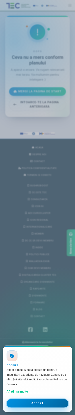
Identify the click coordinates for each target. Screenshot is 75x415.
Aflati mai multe (17, 391)
